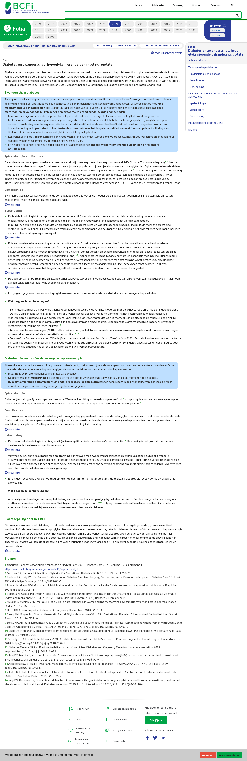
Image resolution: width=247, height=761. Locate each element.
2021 (102, 24)
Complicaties (197, 80)
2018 (141, 24)
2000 (38, 36)
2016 (166, 24)
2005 (141, 30)
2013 (38, 30)
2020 (115, 24)
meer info (14, 204)
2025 (51, 24)
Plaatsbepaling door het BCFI (206, 122)
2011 (64, 30)
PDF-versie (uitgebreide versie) (116, 45)
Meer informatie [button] (84, 754)
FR (232, 5)
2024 (64, 24)
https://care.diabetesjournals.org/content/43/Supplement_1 (41, 569)
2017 (154, 24)
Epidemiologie (198, 103)
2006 (128, 30)
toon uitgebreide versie (168, 53)
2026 (38, 24)
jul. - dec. (216, 35)
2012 (51, 30)
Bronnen (193, 129)
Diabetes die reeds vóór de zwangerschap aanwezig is (213, 95)
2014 (192, 24)
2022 (89, 24)
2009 (89, 30)
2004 (154, 30)
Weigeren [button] (207, 754)
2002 (179, 30)
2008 (102, 30)
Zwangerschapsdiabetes (202, 67)
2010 (77, 30)
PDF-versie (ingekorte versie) (162, 45)
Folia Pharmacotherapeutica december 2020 (40, 45)
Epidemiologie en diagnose (205, 74)
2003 (166, 30)
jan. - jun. (216, 30)
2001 (192, 30)
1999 (51, 36)
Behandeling (197, 87)
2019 (128, 24)
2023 (77, 24)
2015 (179, 24)
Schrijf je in (156, 720)
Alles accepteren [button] (229, 754)
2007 (115, 30)
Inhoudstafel (215, 53)
